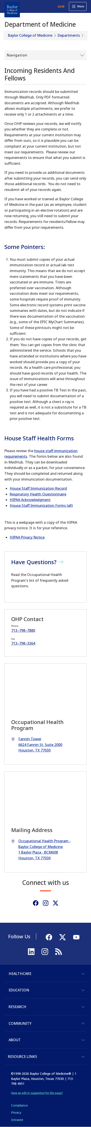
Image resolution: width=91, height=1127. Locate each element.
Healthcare (20, 973)
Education (19, 990)
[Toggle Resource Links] (83, 1056)
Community (20, 1023)
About (15, 1039)
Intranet (17, 1120)
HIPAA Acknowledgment (30, 499)
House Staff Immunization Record (38, 488)
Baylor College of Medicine (30, 35)
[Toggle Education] (83, 990)
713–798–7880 (23, 630)
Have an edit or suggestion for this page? (37, 1093)
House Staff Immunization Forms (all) (41, 505)
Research (17, 1006)
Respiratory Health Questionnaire (38, 494)
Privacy (16, 1112)
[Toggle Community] (83, 1023)
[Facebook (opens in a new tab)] (35, 903)
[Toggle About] (83, 1040)
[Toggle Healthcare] (83, 973)
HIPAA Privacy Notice (27, 537)
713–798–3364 (23, 643)
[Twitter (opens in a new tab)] (55, 903)
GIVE (61, 6)
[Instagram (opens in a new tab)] (45, 903)
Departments (69, 35)
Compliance (19, 1105)
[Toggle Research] (83, 1007)
